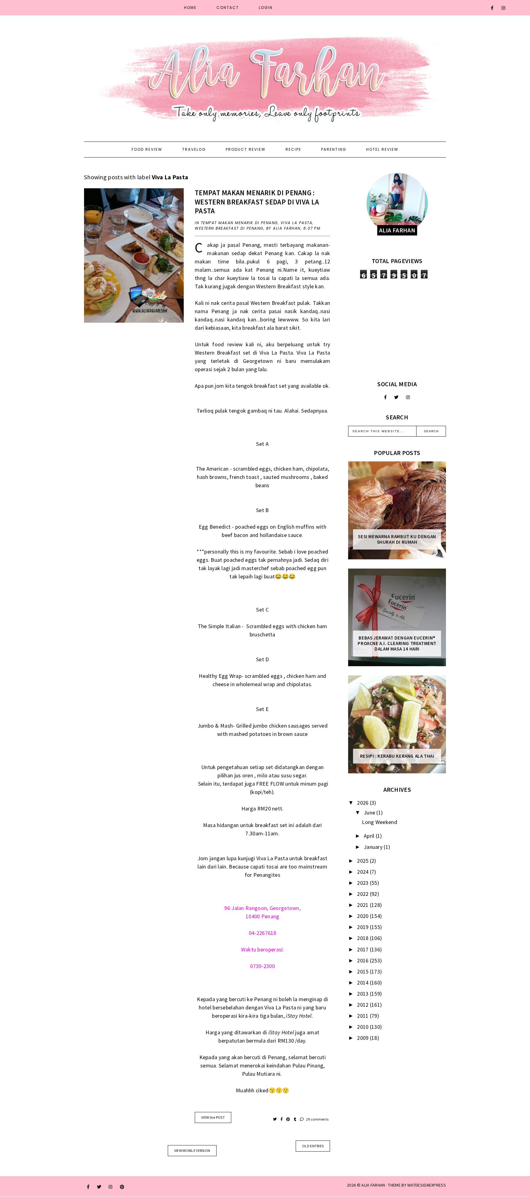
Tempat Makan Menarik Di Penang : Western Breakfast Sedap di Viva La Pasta (257, 202)
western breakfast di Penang (229, 228)
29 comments (316, 1119)
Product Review (246, 149)
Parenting (333, 149)
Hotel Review (382, 149)
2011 (363, 1015)
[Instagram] (503, 8)
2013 (363, 993)
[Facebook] (492, 8)
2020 (363, 915)
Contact (228, 7)
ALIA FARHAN (373, 1185)
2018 (363, 938)
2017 (363, 949)
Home (190, 7)
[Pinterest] (122, 1187)
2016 (363, 960)
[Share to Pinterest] (288, 1119)
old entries (313, 1146)
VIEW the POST (213, 1117)
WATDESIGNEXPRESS (426, 1185)
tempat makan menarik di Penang (239, 222)
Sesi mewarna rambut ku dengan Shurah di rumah (397, 539)
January (374, 846)
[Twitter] (396, 397)
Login (266, 7)
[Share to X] (275, 1119)
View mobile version (192, 1150)
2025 (363, 860)
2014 (363, 982)
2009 (363, 1037)
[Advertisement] (397, 329)
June (370, 812)
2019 (363, 927)
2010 (363, 1026)
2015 (363, 971)
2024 (363, 871)
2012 (363, 1004)
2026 (363, 802)
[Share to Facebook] (282, 1119)
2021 (363, 904)
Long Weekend (379, 822)
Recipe (293, 149)
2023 (363, 882)
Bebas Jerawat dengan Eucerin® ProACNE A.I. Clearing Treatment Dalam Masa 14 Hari (397, 643)
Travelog (194, 149)
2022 (363, 893)
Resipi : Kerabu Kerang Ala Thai (397, 756)
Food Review (147, 149)
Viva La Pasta (297, 222)
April (370, 835)
